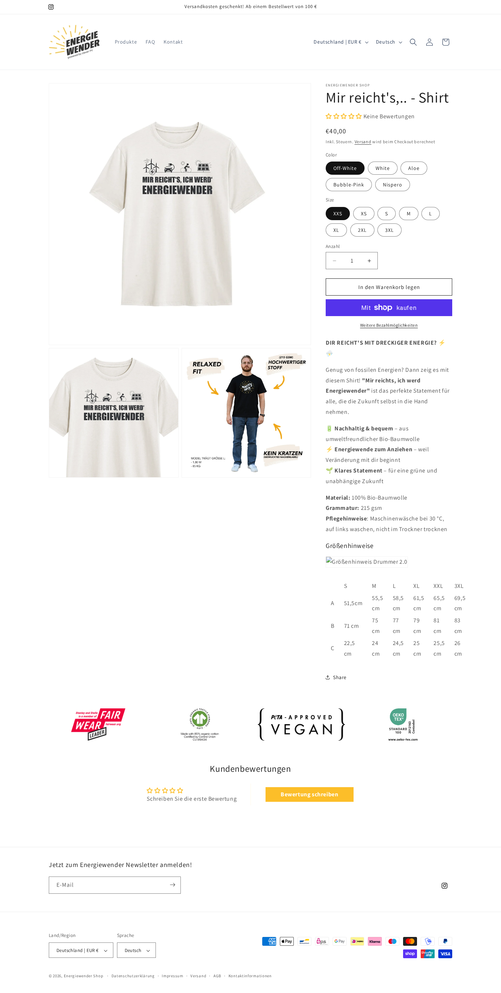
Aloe (414, 168)
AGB (217, 975)
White (383, 168)
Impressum (172, 975)
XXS (337, 213)
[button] (413, 42)
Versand (363, 141)
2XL (362, 230)
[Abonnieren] (172, 884)
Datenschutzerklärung (133, 975)
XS (364, 213)
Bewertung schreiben (309, 794)
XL (336, 230)
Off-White (345, 168)
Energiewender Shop (83, 976)
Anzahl (333, 246)
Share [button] (340, 677)
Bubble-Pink (348, 184)
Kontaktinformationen (250, 975)
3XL (389, 230)
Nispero (392, 184)
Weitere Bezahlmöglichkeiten (389, 325)
